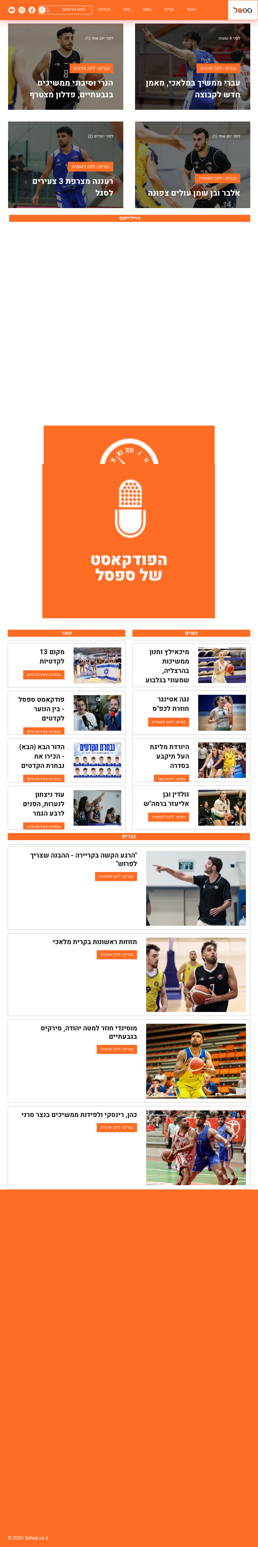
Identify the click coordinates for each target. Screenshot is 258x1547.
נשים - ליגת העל (171, 779)
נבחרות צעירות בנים (43, 732)
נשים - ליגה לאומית (168, 722)
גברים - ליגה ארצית (218, 68)
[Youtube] (11, 10)
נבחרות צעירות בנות (43, 675)
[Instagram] (21, 10)
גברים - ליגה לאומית (217, 178)
